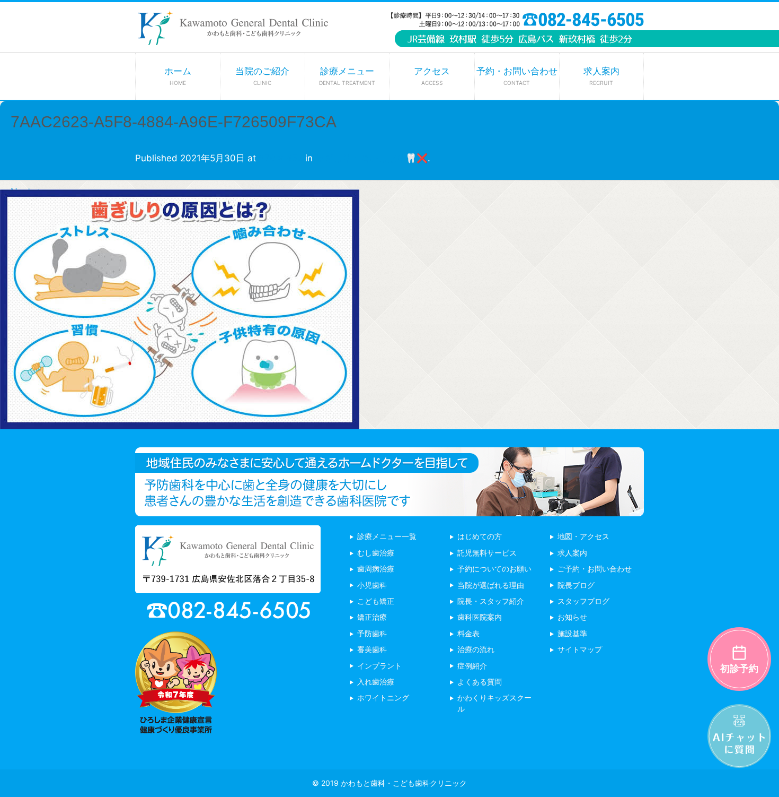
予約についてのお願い (494, 568)
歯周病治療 (375, 568)
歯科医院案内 (479, 616)
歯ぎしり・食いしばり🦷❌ (371, 158)
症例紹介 (472, 665)
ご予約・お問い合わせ (594, 568)
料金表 (468, 633)
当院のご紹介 (262, 76)
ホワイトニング (383, 697)
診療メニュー (347, 76)
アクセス (432, 76)
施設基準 (572, 633)
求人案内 (601, 76)
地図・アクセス (583, 536)
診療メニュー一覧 (387, 536)
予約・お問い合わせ (516, 76)
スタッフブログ (583, 600)
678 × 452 (281, 158)
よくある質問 (479, 681)
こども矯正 (375, 600)
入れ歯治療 (375, 681)
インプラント (379, 665)
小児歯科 (372, 585)
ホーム (177, 76)
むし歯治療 (375, 552)
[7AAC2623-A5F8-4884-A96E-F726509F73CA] (179, 421)
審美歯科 (372, 649)
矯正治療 (372, 616)
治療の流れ (475, 649)
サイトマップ (579, 649)
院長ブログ (576, 585)
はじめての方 (479, 536)
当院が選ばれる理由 (490, 585)
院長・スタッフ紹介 (490, 600)
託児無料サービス (487, 552)
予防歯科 (372, 633)
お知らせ (572, 616)
